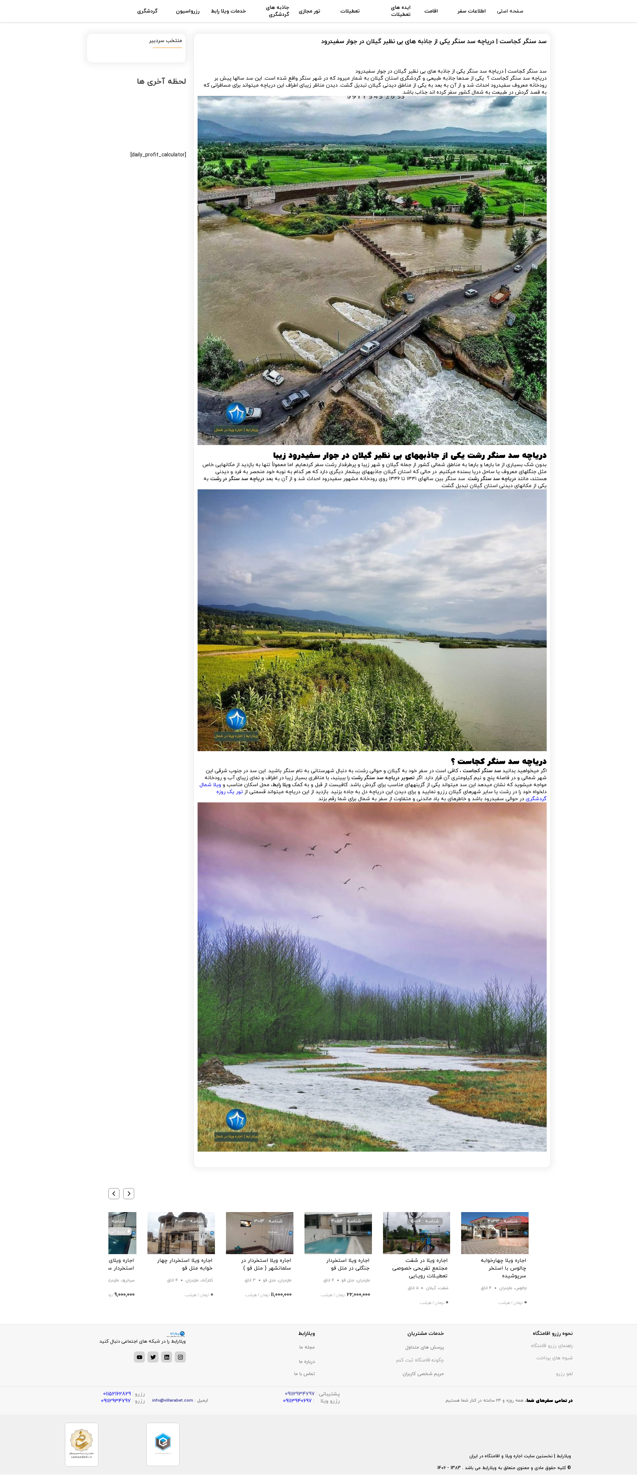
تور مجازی (309, 11)
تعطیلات (350, 11)
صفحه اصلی (510, 11)
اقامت (431, 11)
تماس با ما (304, 1374)
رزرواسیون (187, 11)
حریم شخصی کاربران (423, 1374)
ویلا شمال (210, 784)
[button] (128, 1193)
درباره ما (307, 1361)
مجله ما (307, 1347)
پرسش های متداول (424, 1347)
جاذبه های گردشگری (277, 11)
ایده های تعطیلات (401, 11)
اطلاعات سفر (471, 11)
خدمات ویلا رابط (228, 11)
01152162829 (117, 1394)
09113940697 (297, 1401)
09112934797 (116, 1401)
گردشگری (147, 11)
